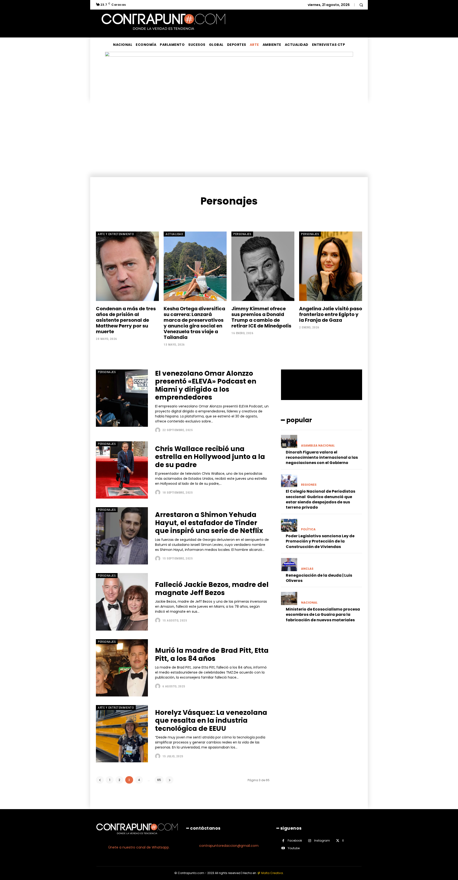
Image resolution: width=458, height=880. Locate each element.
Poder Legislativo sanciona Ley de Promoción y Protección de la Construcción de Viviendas (320, 541)
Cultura (197, 215)
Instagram (322, 840)
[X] (338, 841)
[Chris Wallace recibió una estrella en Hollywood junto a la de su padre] (122, 470)
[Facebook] (283, 841)
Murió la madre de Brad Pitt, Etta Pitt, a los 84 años (212, 654)
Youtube (294, 848)
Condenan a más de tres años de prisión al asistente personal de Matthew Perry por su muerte (126, 320)
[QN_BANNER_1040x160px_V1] (229, 55)
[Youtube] (283, 848)
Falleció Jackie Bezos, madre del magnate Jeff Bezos (212, 588)
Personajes (242, 234)
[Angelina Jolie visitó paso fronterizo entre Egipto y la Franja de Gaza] (330, 266)
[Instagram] (310, 841)
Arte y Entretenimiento (116, 234)
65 (159, 780)
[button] (361, 5)
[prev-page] (100, 780)
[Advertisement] (229, 141)
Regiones (309, 484)
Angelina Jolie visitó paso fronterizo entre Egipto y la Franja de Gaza (330, 314)
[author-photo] (158, 430)
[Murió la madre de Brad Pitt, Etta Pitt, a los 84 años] (122, 667)
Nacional (309, 602)
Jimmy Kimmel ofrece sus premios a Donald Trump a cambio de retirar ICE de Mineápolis (261, 317)
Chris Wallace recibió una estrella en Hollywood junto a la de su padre (210, 456)
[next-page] (169, 780)
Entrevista (265, 215)
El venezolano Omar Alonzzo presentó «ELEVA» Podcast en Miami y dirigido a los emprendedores (205, 385)
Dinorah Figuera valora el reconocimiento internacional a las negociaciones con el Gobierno (322, 457)
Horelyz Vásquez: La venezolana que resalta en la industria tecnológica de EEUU (211, 720)
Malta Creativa (272, 873)
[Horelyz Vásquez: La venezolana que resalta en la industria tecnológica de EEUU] (122, 733)
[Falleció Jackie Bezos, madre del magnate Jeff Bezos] (122, 601)
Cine (182, 215)
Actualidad (174, 234)
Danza (214, 215)
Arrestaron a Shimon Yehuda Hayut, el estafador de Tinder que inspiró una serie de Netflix (209, 522)
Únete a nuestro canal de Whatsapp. (139, 847)
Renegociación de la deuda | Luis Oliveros (319, 578)
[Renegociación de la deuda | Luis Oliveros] (289, 564)
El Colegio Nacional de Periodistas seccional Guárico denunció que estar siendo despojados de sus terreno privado (320, 499)
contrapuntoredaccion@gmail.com (229, 845)
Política (308, 529)
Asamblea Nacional (318, 445)
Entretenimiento (237, 215)
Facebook (295, 840)
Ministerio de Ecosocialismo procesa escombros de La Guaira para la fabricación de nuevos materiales (323, 614)
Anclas (307, 568)
